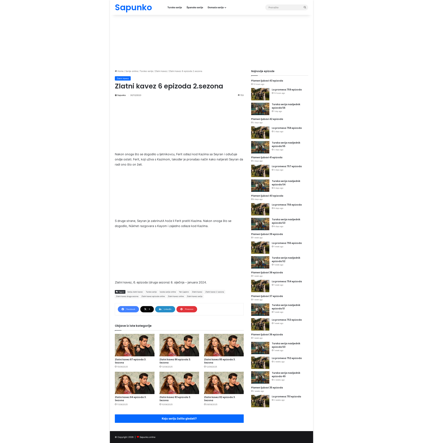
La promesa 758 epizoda (287, 128)
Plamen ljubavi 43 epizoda (267, 80)
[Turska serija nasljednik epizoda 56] (260, 109)
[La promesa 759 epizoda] (260, 94)
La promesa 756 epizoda (287, 204)
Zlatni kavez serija (194, 296)
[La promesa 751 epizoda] (260, 401)
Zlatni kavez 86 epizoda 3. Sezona (175, 361)
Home (120, 71)
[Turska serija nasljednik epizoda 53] (260, 224)
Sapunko (121, 95)
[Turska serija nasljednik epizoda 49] (260, 377)
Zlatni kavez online (176, 296)
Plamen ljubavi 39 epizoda (267, 234)
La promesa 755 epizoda (287, 243)
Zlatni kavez (161, 71)
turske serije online (168, 292)
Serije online (131, 71)
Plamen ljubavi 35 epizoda (267, 387)
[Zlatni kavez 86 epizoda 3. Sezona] (179, 345)
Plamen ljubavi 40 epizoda (267, 195)
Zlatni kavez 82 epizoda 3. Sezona (219, 399)
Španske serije (195, 7)
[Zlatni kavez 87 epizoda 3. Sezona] (134, 345)
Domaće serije (216, 7)
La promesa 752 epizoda (287, 358)
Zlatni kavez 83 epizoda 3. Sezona (175, 399)
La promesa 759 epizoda (287, 89)
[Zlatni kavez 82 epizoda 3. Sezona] (224, 383)
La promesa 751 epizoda (286, 396)
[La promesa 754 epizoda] (260, 286)
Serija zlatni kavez (135, 292)
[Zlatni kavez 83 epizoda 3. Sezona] (179, 383)
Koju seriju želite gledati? (179, 418)
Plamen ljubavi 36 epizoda (267, 334)
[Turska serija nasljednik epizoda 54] (260, 185)
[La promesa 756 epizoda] (260, 209)
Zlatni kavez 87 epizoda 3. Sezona (130, 361)
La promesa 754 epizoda (287, 281)
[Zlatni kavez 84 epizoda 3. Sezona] (134, 383)
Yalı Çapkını (184, 292)
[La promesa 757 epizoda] (260, 171)
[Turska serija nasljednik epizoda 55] (260, 147)
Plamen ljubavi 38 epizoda (267, 272)
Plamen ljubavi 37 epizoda (267, 296)
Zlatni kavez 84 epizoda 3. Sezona (130, 399)
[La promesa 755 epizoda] (260, 247)
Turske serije (174, 7)
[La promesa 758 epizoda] (260, 132)
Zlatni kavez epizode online (153, 296)
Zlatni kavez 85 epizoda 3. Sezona (219, 361)
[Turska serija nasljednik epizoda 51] (260, 309)
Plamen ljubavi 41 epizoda (266, 157)
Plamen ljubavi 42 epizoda (267, 119)
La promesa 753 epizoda (287, 319)
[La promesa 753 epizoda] (260, 324)
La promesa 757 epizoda (287, 166)
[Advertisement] (211, 41)
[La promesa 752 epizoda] (260, 363)
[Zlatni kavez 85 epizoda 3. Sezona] (224, 345)
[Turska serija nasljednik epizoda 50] (260, 348)
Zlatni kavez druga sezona (127, 296)
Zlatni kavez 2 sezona (214, 292)
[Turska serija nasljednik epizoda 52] (260, 262)
